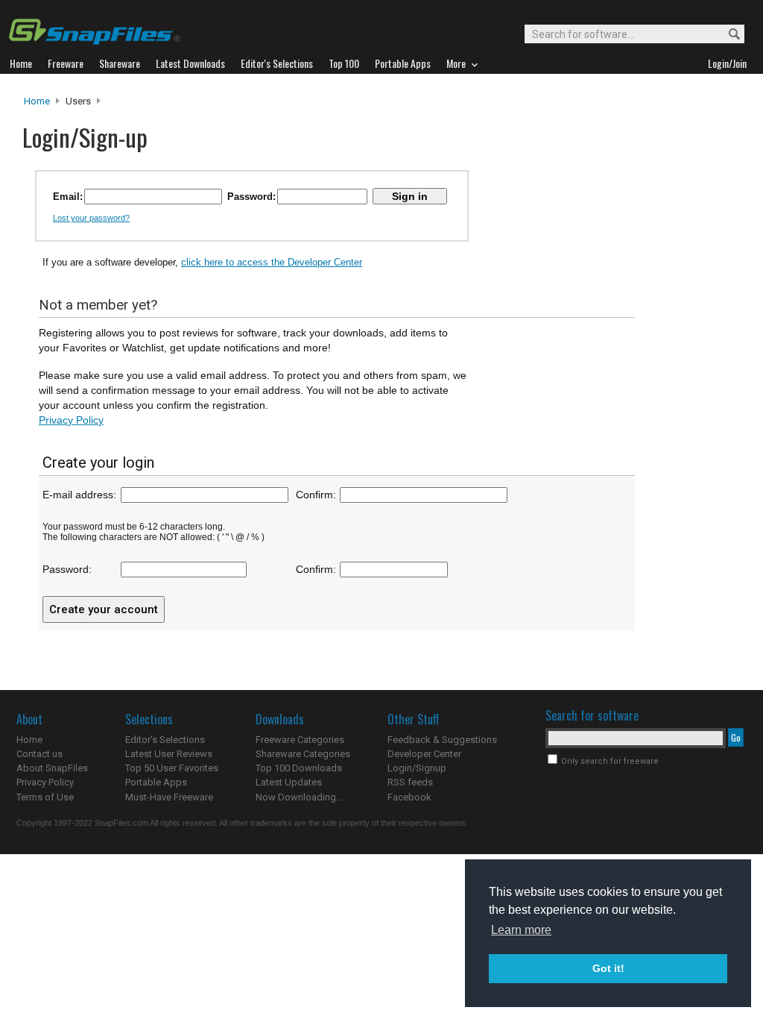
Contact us (39, 753)
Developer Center (424, 753)
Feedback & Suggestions (442, 739)
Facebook (409, 797)
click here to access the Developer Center (271, 262)
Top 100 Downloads (299, 768)
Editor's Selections (165, 739)
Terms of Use (45, 797)
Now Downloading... (299, 797)
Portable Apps (156, 782)
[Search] (731, 35)
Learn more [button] (521, 930)
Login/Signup (416, 768)
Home (37, 101)
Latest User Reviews (168, 753)
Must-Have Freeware (169, 797)
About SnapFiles (52, 768)
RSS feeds (410, 782)
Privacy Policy (71, 420)
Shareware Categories (303, 753)
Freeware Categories (300, 739)
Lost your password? (91, 217)
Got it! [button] (608, 968)
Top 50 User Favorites (171, 768)
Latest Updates (289, 782)
